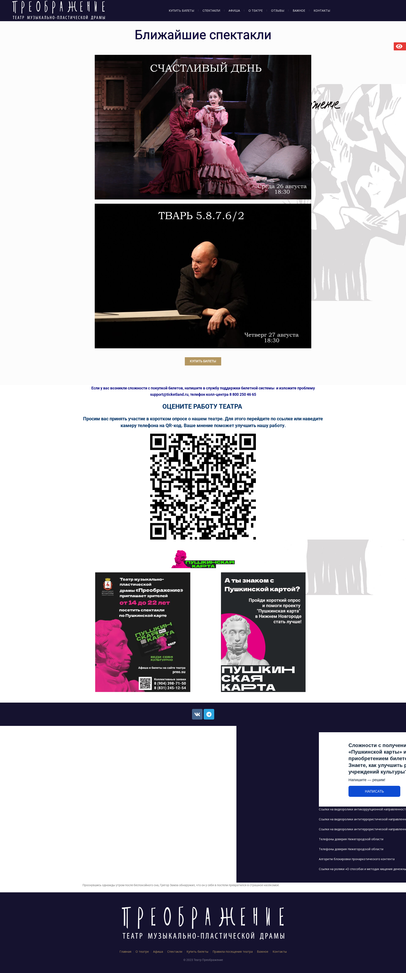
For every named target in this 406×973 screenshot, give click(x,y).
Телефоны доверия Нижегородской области (351, 839)
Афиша (158, 951)
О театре (142, 951)
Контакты (280, 951)
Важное (262, 951)
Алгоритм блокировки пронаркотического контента (357, 859)
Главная (125, 951)
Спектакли (174, 951)
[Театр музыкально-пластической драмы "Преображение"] (203, 923)
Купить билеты (197, 951)
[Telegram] (209, 714)
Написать (374, 791)
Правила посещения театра (233, 951)
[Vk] (197, 714)
